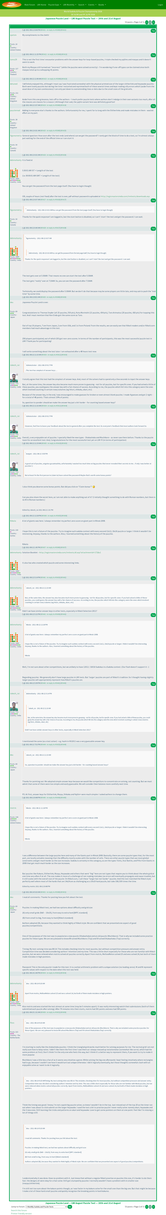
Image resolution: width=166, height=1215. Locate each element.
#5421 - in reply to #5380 (50, 30)
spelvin (13, 35)
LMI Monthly (69, 4)
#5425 (63, 130)
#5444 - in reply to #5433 (50, 744)
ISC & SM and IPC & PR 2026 (83, 14)
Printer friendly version (21, 1213)
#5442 (63, 614)
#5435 (64, 443)
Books (101, 4)
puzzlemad (15, 110)
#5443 (63, 683)
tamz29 (13, 59)
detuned (13, 83)
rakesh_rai (14, 365)
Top (153, 31)
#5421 (63, 30)
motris (13, 808)
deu (11, 302)
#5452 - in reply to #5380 (50, 892)
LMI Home (42, 4)
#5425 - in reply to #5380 (50, 130)
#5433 (64, 355)
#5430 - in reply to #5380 (50, 297)
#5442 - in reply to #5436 (50, 614)
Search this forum (19, 1210)
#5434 (64, 406)
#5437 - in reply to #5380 (50, 547)
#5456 (63, 1012)
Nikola (13, 521)
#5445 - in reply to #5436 (50, 797)
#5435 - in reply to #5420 (51, 443)
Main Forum (30, 4)
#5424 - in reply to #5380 (50, 105)
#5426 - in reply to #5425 (50, 155)
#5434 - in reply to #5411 (51, 406)
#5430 (63, 297)
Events (91, 4)
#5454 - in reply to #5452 (50, 973)
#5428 (63, 228)
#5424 (63, 105)
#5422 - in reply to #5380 (51, 54)
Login (160, 4)
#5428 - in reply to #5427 (50, 228)
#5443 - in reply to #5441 (50, 683)
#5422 (64, 54)
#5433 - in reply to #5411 (51, 355)
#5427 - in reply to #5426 (50, 199)
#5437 (63, 547)
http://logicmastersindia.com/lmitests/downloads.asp (125, 196)
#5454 (63, 973)
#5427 (63, 199)
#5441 (63, 577)
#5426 (63, 155)
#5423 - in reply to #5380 (51, 79)
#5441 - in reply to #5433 (50, 577)
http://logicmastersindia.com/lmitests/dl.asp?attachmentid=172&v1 (70, 552)
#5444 (63, 744)
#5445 (63, 797)
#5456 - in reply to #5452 (50, 1012)
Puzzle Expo (54, 4)
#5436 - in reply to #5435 (51, 515)
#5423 (64, 79)
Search (81, 4)
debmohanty (16, 160)
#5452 (63, 892)
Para (12, 1022)
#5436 (64, 515)
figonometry (16, 135)
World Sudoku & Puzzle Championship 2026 (83, 11)
